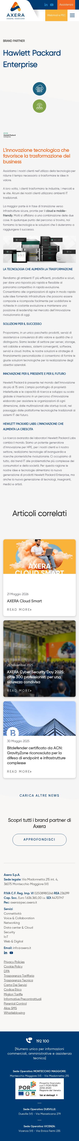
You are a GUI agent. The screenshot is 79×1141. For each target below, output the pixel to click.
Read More (18, 609)
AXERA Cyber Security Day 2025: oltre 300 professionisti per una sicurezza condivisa (35, 677)
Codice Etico (13, 989)
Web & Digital (13, 941)
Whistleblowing (14, 1013)
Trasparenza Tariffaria (19, 976)
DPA (7, 971)
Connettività (12, 913)
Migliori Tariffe (13, 994)
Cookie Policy (13, 966)
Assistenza (66, 4)
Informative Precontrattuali (22, 999)
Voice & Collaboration (19, 918)
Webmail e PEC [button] (56, 15)
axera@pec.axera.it (23, 902)
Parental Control (15, 1003)
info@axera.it (22, 948)
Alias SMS (10, 1008)
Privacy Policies (14, 962)
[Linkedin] (46, 5)
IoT (6, 937)
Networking (12, 923)
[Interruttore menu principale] (72, 15)
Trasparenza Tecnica (18, 980)
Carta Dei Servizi (15, 985)
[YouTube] (51, 5)
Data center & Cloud (18, 927)
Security (9, 932)
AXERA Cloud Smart (24, 601)
